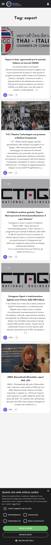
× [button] (48, 491)
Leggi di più (16, 504)
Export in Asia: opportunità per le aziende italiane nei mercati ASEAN (25, 61)
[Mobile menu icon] (3, 4)
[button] (25, 540)
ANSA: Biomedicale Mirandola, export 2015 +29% (25, 379)
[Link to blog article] (25, 40)
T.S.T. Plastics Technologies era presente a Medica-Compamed (25, 136)
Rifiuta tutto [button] (25, 535)
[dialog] (25, 516)
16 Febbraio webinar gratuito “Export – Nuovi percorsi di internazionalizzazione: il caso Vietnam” (25, 215)
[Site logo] (14, 4)
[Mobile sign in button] (48, 4)
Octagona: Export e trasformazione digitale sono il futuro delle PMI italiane (25, 298)
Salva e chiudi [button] (25, 528)
